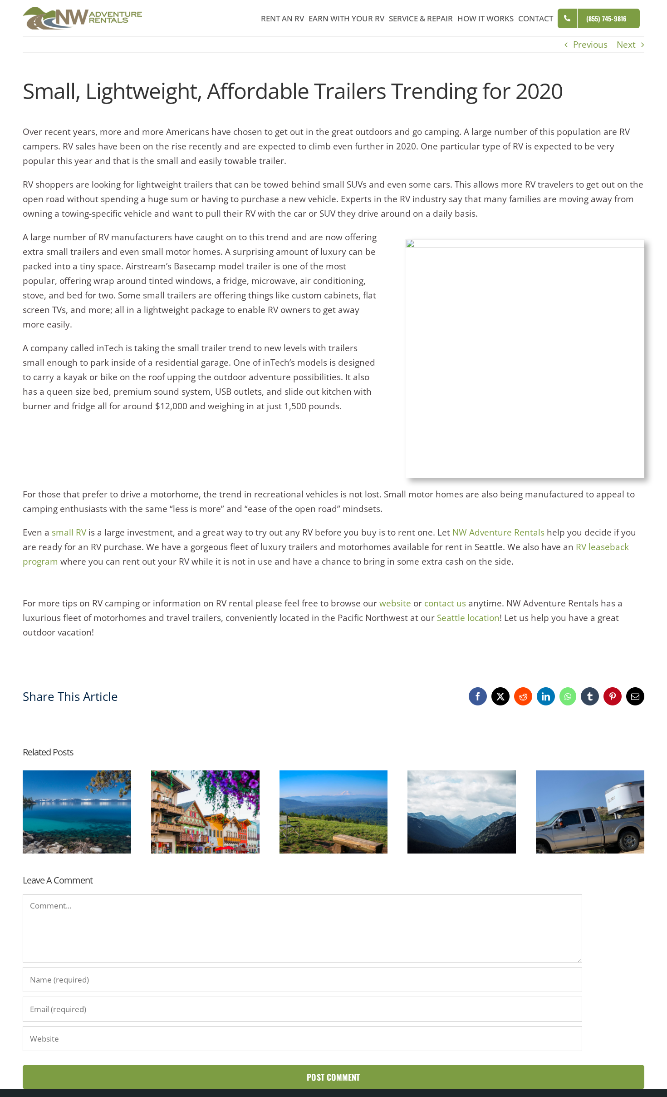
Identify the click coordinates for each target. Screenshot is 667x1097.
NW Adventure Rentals (498, 532)
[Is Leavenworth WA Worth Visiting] (205, 776)
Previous (590, 44)
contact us (445, 603)
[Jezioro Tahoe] (77, 776)
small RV (69, 532)
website (395, 603)
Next (626, 44)
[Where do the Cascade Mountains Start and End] (461, 776)
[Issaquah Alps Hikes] (334, 776)
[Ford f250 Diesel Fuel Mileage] (590, 776)
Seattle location (468, 618)
